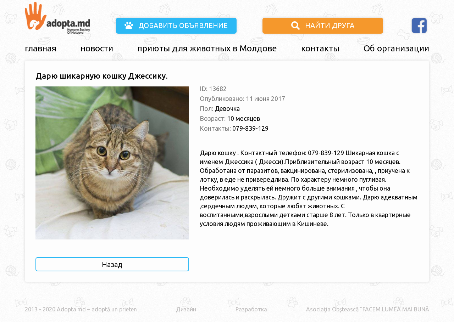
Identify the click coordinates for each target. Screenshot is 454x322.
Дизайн (186, 309)
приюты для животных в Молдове (207, 48)
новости (97, 48)
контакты (320, 48)
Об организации (396, 48)
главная (40, 48)
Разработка (251, 309)
